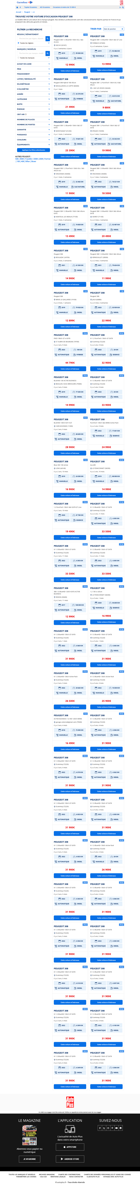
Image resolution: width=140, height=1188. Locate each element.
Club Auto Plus (93, 1177)
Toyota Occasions (30, 7)
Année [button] (20, 94)
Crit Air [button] (21, 114)
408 (22, 161)
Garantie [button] (21, 129)
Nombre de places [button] (26, 119)
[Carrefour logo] (24, 2)
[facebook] (100, 1128)
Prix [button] (19, 69)
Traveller (28, 159)
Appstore (71, 1146)
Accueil (18, 12)
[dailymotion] (121, 1128)
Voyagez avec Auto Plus (113, 1177)
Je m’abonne (29, 1159)
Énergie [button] (21, 109)
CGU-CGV (43, 1177)
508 (16, 159)
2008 (41, 159)
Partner (47, 159)
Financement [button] (23, 74)
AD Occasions (45, 7)
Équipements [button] (23, 144)
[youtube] (116, 1128)
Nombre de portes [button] (26, 124)
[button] (35, 43)
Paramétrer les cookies (26, 1177)
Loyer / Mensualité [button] (26, 79)
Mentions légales (58, 1177)
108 (18, 161)
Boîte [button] (19, 104)
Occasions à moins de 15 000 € (64, 7)
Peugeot (27, 12)
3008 (22, 159)
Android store (71, 1159)
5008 (36, 159)
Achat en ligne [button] (24, 64)
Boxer (33, 161)
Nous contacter (76, 1177)
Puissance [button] (22, 134)
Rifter (27, 161)
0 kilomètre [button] (23, 89)
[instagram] (108, 1128)
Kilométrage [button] (23, 84)
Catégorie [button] (22, 99)
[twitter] (104, 1128)
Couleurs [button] (21, 139)
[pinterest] (112, 1128)
